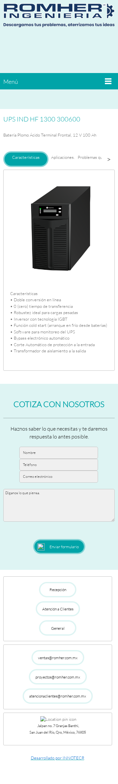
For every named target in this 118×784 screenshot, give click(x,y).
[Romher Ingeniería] (59, 18)
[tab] (26, 159)
